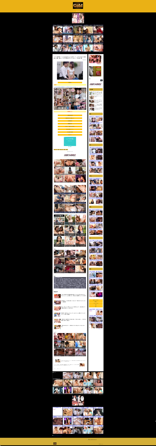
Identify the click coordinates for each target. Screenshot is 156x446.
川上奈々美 (62, 149)
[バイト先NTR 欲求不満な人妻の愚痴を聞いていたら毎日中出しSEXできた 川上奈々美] (70, 109)
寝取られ (96, 301)
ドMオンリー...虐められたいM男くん (70, 126)
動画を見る (70, 82)
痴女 (64, 149)
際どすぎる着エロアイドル (70, 129)
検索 (90, 78)
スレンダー (56, 149)
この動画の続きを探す (70, 115)
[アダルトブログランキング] (57, 435)
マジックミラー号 (96, 303)
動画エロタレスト (101, 52)
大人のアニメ (70, 134)
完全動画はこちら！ (70, 111)
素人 (95, 306)
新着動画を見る (70, 123)
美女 (67, 149)
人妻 (58, 149)
